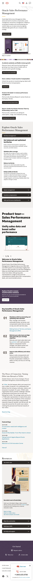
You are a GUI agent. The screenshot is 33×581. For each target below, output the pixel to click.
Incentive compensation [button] (10, 195)
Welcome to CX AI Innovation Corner (12, 443)
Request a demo (18, 550)
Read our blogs (7, 511)
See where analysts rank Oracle (11, 514)
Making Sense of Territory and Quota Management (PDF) (20, 330)
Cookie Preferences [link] (6, 568)
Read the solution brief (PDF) (9, 72)
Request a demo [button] (6, 34)
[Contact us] (30, 3)
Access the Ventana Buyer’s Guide (10, 102)
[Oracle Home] (7, 3)
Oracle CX (23, 504)
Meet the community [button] (9, 521)
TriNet (5, 384)
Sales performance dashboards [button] (12, 200)
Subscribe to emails (6, 570)
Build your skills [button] (8, 526)
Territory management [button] (10, 135)
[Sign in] (27, 3)
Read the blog (6, 412)
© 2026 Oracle (5, 565)
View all (4, 447)
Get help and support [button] (9, 531)
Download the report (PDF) (9, 118)
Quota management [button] (9, 190)
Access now (5, 86)
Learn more (5, 299)
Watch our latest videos (9, 513)
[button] (3, 3)
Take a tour (10, 554)
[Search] (20, 3)
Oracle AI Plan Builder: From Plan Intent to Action (16, 433)
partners (14, 342)
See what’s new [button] (8, 462)
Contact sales (24, 554)
